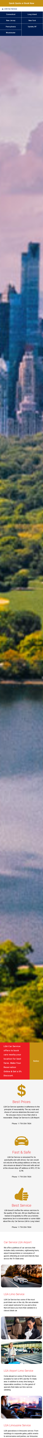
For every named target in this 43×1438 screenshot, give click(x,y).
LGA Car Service (10, 9)
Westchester (10, 33)
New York (32, 21)
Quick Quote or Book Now (21, 3)
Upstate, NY (32, 27)
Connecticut (10, 14)
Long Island (32, 14)
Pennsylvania (11, 27)
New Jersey (10, 21)
